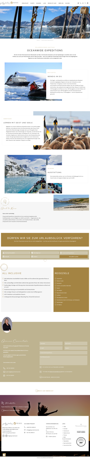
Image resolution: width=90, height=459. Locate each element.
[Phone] (80, 3)
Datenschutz (67, 433)
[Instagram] (6, 436)
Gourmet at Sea (67, 445)
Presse (65, 435)
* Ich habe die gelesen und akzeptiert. (57, 371)
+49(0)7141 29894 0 (31, 427)
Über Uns (60, 3)
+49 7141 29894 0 (30, 432)
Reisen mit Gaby (52, 3)
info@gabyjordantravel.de (32, 430)
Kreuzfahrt (25, 3)
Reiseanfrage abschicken (50, 377)
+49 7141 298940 (10, 368)
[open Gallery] (33, 81)
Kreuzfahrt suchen (73, 256)
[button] (31, 192)
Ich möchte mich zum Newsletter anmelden (53, 367)
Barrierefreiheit (67, 443)
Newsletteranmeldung (11, 410)
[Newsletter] (78, 3)
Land (44, 3)
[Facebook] (3, 436)
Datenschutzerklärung (55, 371)
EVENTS (32, 3)
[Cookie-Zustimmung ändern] (4, 454)
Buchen (67, 3)
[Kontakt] (82, 3)
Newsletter (66, 441)
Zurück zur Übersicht (45, 391)
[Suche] (85, 3)
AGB (65, 426)
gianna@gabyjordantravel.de (13, 372)
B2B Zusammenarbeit (66, 438)
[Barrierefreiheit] (88, 3)
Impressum (66, 431)
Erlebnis (38, 3)
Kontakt (65, 429)
